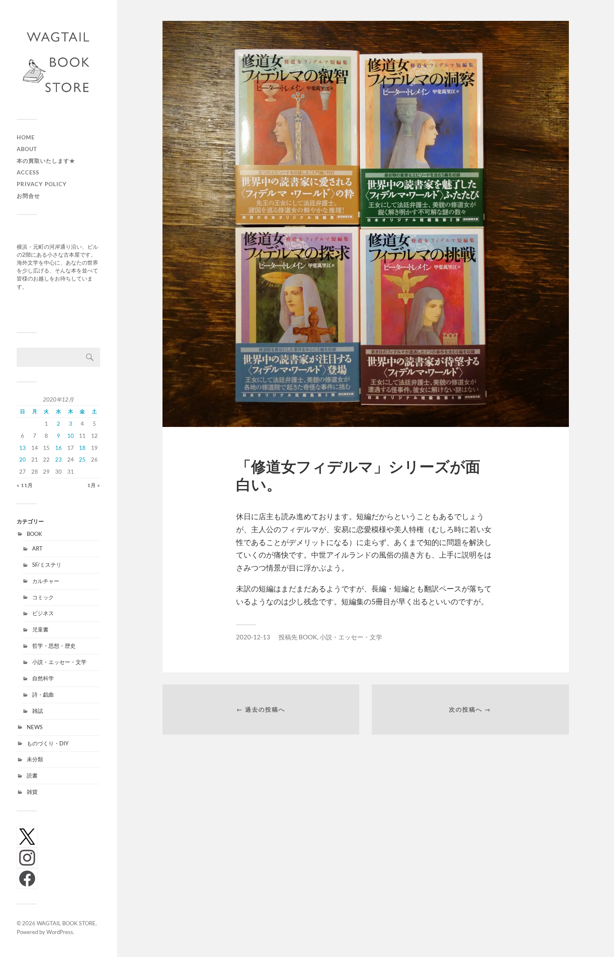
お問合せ (28, 195)
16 (58, 447)
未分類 (35, 759)
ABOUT (27, 149)
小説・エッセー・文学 (59, 662)
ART (37, 548)
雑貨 (32, 791)
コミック (43, 597)
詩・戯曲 (43, 694)
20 (22, 459)
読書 (32, 775)
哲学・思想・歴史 (54, 645)
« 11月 (25, 485)
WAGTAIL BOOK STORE (66, 923)
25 (82, 459)
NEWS (35, 727)
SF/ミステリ (46, 564)
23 (58, 459)
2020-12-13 (253, 637)
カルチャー (45, 581)
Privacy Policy (42, 184)
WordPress (59, 932)
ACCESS (28, 172)
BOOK (34, 533)
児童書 (40, 629)
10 (70, 435)
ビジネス (43, 613)
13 (22, 447)
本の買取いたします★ (46, 160)
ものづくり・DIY (48, 743)
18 (82, 447)
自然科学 (43, 678)
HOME (26, 137)
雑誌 (37, 710)
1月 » (93, 485)
